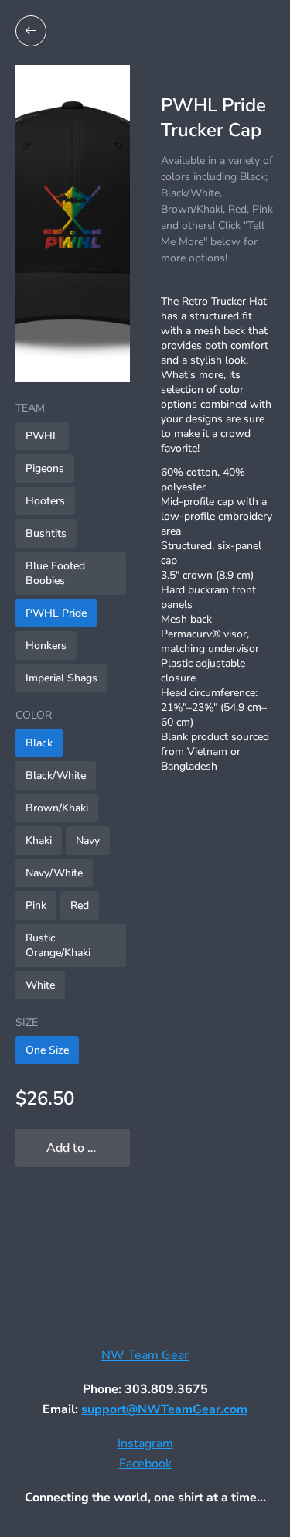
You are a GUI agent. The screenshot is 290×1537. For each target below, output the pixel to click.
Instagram (145, 1443)
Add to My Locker (88, 1147)
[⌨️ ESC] (30, 30)
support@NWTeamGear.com (164, 1409)
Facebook (145, 1463)
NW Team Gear (145, 1355)
